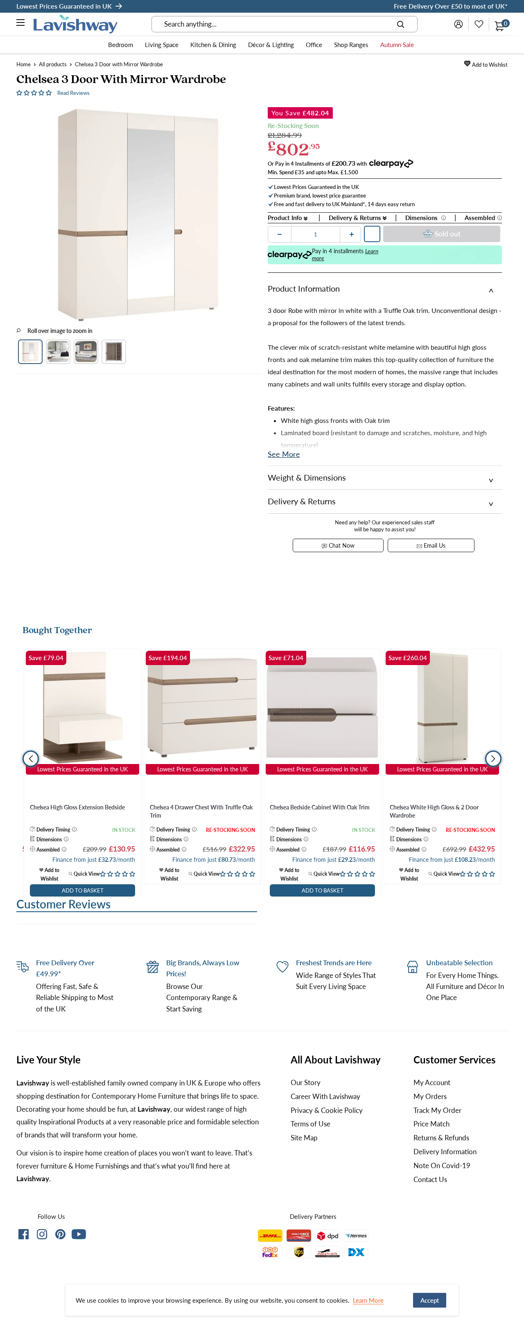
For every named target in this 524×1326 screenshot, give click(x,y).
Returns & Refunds (441, 1137)
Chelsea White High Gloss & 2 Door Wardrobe (434, 811)
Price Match (431, 1123)
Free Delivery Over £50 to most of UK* (451, 6)
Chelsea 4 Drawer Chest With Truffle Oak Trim (201, 811)
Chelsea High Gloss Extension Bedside (77, 807)
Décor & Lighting (271, 44)
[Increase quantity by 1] (351, 234)
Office (314, 44)
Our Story (306, 1082)
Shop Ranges (351, 44)
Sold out (448, 233)
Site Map (304, 1137)
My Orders (430, 1096)
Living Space (161, 44)
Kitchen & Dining (213, 44)
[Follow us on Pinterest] (60, 1236)
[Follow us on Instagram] (42, 1236)
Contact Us (430, 1179)
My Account (431, 1082)
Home (23, 64)
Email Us (433, 545)
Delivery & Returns (356, 217)
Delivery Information (445, 1151)
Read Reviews (73, 93)
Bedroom (120, 44)
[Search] (401, 24)
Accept (429, 1300)
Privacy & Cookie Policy (327, 1110)
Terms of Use (310, 1123)
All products (53, 64)
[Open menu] (20, 23)
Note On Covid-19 (441, 1165)
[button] (34, 92)
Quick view (86, 874)
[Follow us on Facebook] (23, 1236)
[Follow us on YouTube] (79, 1234)
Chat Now (341, 545)
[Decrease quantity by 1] (279, 234)
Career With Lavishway (325, 1096)
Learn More (368, 1300)
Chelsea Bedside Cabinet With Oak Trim (320, 807)
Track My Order (437, 1110)
